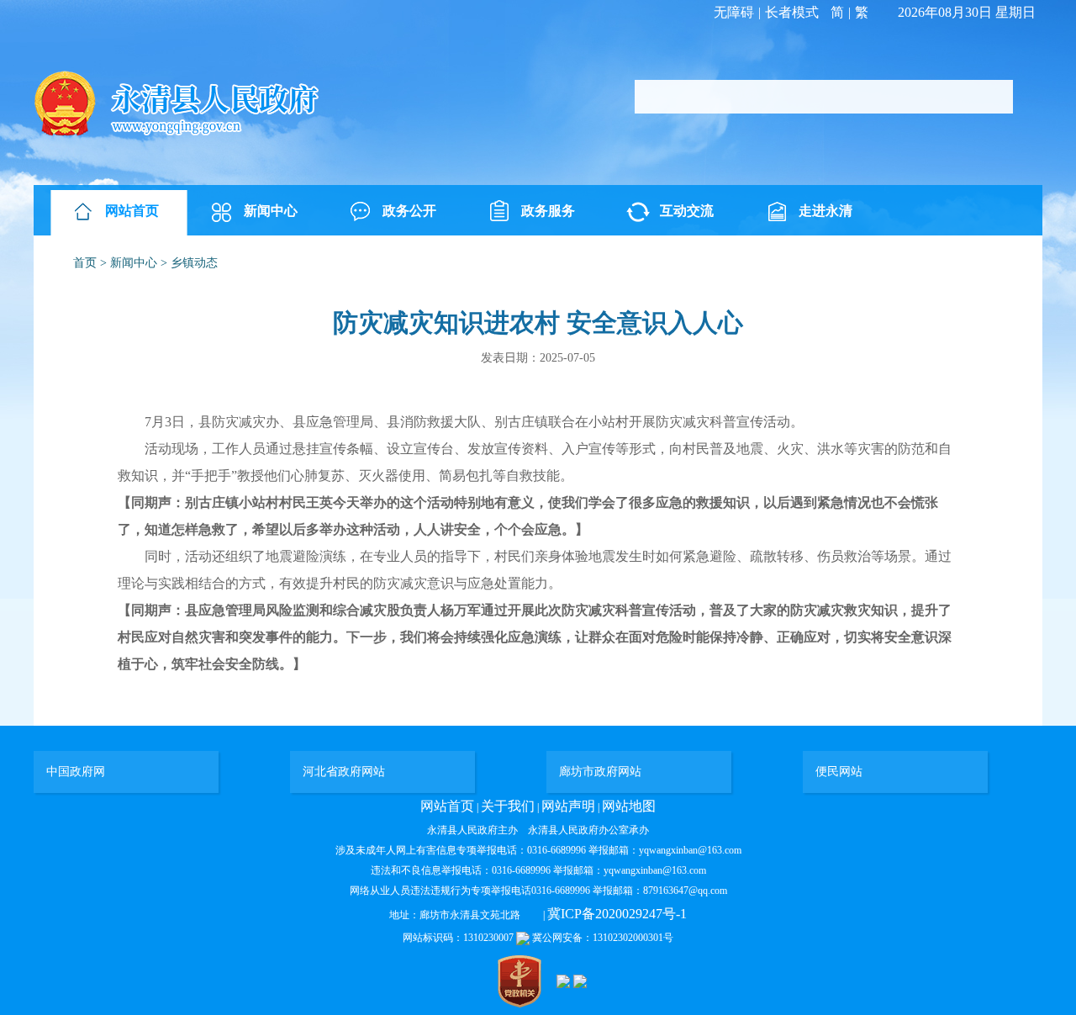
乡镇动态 (194, 262)
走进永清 (825, 211)
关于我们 (508, 806)
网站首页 (132, 211)
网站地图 (629, 806)
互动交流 (687, 211)
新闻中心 (271, 211)
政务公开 (409, 211)
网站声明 (568, 806)
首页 (85, 262)
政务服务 (548, 211)
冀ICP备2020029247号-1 (617, 914)
